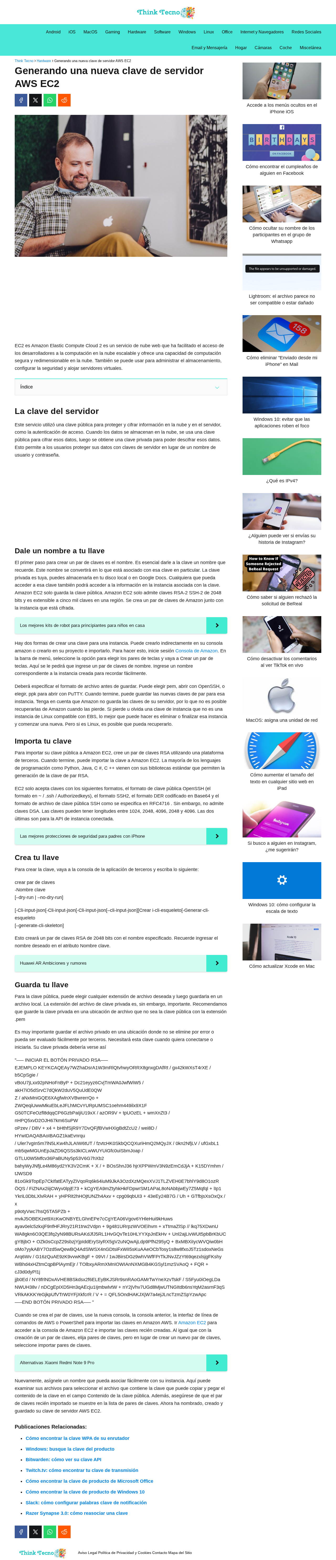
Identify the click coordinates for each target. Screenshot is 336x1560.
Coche (286, 47)
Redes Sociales (306, 32)
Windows (187, 32)
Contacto (159, 1553)
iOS (72, 32)
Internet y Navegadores (262, 32)
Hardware (137, 32)
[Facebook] (21, 100)
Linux (209, 32)
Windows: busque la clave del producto (70, 1449)
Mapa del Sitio (180, 1553)
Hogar (241, 47)
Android (53, 32)
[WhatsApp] (50, 100)
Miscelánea (310, 47)
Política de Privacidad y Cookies (124, 1553)
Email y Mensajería (209, 47)
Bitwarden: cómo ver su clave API (63, 1459)
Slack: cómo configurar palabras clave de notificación (86, 1502)
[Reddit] (64, 100)
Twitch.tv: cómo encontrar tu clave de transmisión (82, 1470)
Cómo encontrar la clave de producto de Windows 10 (85, 1492)
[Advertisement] (121, 300)
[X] (35, 100)
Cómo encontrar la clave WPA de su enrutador (77, 1438)
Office (227, 32)
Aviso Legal (87, 1553)
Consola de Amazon (196, 650)
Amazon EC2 (192, 1322)
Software (162, 32)
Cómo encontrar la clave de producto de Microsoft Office (89, 1481)
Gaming (112, 32)
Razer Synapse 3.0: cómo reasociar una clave (77, 1513)
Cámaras (263, 47)
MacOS (90, 32)
